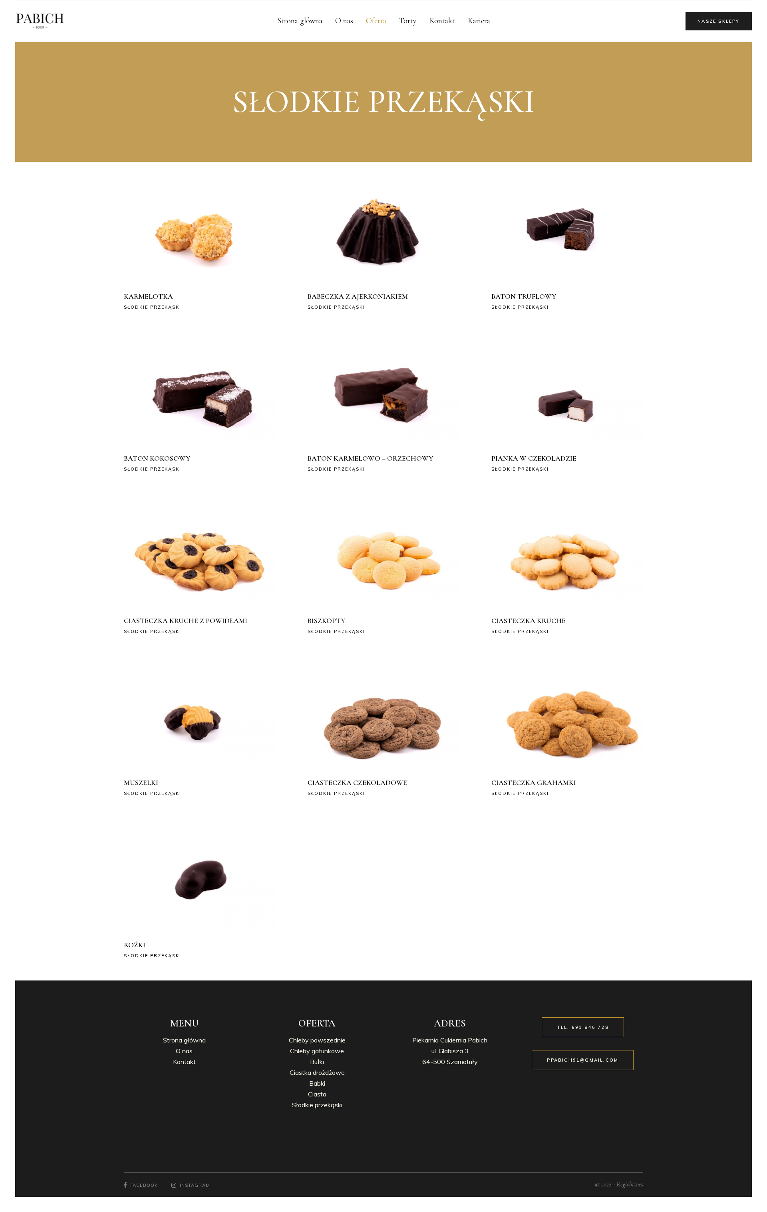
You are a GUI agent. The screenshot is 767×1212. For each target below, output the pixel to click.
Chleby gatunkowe (317, 1051)
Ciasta (317, 1094)
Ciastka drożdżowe (317, 1072)
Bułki (317, 1062)
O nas (184, 1051)
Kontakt (184, 1062)
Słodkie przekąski (152, 307)
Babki (317, 1083)
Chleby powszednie (317, 1040)
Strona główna (184, 1040)
